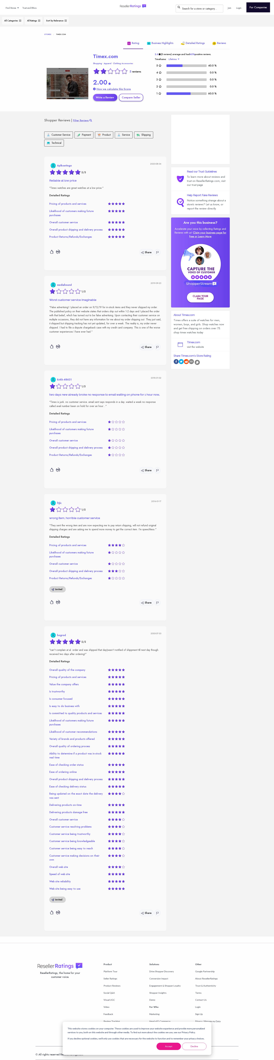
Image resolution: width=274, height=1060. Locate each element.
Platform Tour (110, 971)
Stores (47, 34)
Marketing (154, 1014)
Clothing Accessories (123, 63)
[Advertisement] (200, 139)
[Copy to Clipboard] (197, 362)
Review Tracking (112, 1021)
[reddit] (186, 362)
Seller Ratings (110, 978)
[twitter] (181, 362)
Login (198, 1007)
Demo (152, 999)
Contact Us (201, 999)
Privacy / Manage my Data (208, 1021)
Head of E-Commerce (159, 1021)
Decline (194, 1046)
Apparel (107, 63)
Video (106, 1007)
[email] (191, 362)
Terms (198, 992)
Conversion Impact (158, 978)
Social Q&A (109, 992)
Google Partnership (205, 971)
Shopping (97, 63)
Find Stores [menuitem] (11, 8)
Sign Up (199, 1014)
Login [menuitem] (238, 8)
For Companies (258, 7)
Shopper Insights (157, 992)
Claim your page (200, 297)
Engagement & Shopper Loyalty (165, 985)
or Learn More (203, 236)
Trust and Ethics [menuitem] (29, 8)
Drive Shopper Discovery (161, 971)
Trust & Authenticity (205, 985)
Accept (168, 1046)
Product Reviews (112, 985)
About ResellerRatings (206, 978)
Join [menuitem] (229, 8)
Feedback (108, 1014)
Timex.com (105, 56)
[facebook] (176, 362)
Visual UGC (109, 999)
